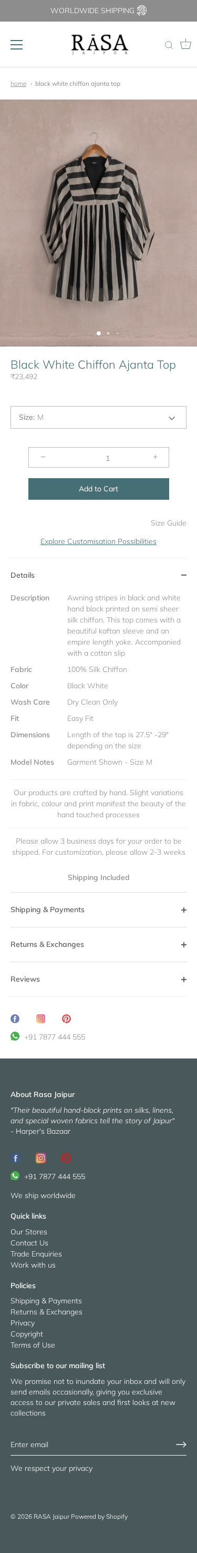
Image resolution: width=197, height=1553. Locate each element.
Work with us (33, 1265)
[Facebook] (16, 1157)
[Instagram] (41, 1157)
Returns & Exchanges (46, 1312)
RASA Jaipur (51, 1516)
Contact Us (29, 1243)
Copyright (27, 1334)
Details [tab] (23, 575)
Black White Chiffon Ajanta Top (77, 83)
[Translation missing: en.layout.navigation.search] (168, 45)
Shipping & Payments (46, 1300)
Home (18, 83)
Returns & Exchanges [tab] (47, 944)
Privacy (23, 1323)
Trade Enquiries (36, 1254)
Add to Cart (98, 488)
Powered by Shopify (99, 1516)
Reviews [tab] (25, 979)
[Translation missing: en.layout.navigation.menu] (16, 44)
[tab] (98, 742)
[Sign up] (181, 1444)
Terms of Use (33, 1345)
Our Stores (29, 1232)
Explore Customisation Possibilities (98, 541)
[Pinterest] (66, 1157)
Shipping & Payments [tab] (48, 909)
